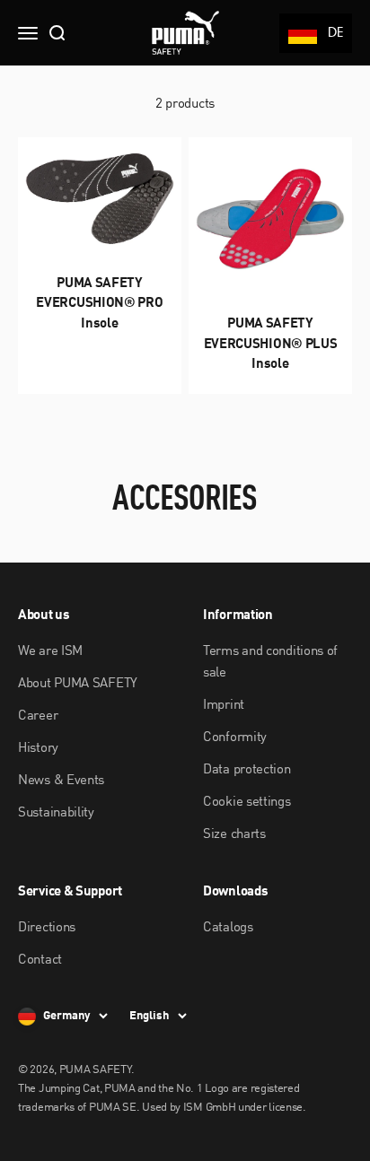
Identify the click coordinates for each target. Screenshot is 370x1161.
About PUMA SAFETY (77, 684)
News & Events (61, 781)
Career (37, 716)
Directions (46, 928)
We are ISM (50, 652)
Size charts (234, 835)
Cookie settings (247, 802)
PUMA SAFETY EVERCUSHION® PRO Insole (99, 304)
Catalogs (228, 928)
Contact (40, 960)
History (38, 748)
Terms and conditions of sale (270, 662)
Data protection (247, 770)
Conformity (235, 738)
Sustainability (56, 813)
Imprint (223, 705)
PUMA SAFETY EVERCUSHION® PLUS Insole (271, 344)
